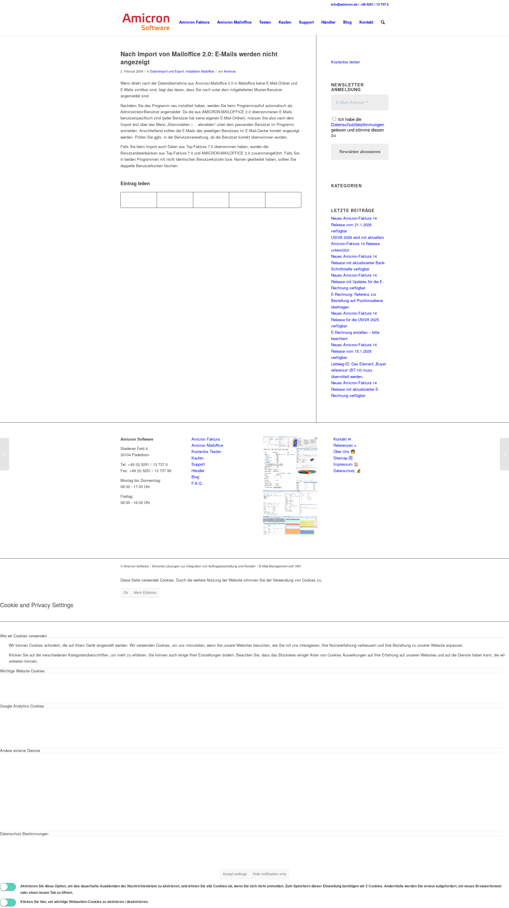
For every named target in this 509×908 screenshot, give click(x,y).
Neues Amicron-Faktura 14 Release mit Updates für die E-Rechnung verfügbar (357, 281)
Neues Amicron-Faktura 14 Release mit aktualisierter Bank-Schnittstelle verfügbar (358, 262)
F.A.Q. (197, 483)
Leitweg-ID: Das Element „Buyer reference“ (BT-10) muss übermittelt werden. (358, 370)
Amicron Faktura (205, 439)
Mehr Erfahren (145, 592)
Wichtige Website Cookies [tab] (22, 671)
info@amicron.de (344, 4)
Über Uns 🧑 (344, 451)
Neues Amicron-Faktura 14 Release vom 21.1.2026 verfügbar (354, 224)
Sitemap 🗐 (343, 458)
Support (198, 464)
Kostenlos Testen (206, 451)
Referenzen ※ (344, 445)
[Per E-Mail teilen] (283, 200)
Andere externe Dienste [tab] (20, 750)
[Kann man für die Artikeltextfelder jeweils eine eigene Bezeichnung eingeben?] (4, 454)
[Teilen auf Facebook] (139, 200)
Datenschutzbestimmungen (357, 124)
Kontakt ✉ (342, 439)
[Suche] (383, 22)
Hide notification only (269, 873)
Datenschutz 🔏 (347, 470)
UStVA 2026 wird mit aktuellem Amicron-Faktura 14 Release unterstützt (357, 243)
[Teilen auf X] (175, 200)
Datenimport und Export (167, 71)
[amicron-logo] (146, 22)
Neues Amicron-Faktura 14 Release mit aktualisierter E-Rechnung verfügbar (355, 389)
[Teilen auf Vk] (247, 200)
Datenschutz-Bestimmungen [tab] (24, 833)
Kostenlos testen (345, 62)
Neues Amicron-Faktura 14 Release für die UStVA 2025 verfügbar (355, 319)
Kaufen (197, 458)
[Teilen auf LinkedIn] (211, 200)
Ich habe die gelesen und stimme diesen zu (357, 127)
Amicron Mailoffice (207, 445)
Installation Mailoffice (200, 71)
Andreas (230, 71)
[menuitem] (194, 22)
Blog (195, 477)
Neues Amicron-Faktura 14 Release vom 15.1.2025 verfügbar (354, 351)
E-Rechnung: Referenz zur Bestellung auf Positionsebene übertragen (357, 300)
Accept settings (235, 873)
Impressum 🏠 (345, 464)
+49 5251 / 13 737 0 (374, 4)
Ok (125, 592)
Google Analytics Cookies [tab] (22, 706)
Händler (197, 470)
